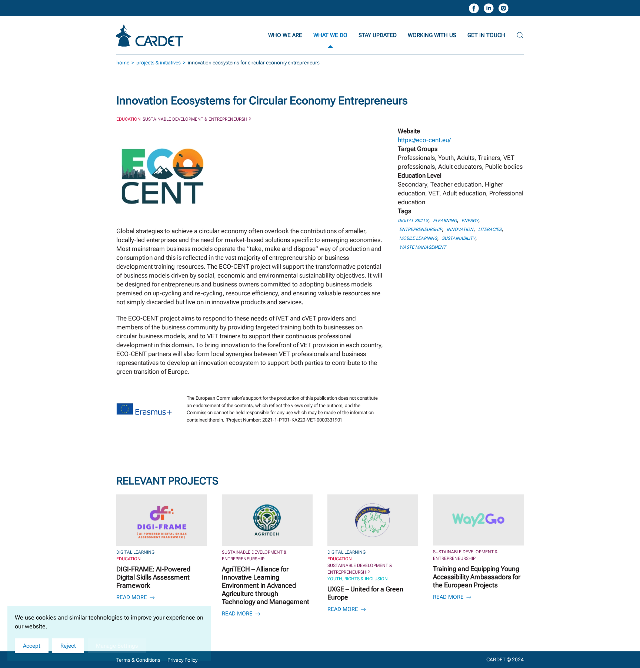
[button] (520, 35)
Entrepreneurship (420, 229)
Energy (469, 220)
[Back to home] (150, 35)
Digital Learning (135, 552)
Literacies (489, 229)
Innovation (460, 229)
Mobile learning (418, 238)
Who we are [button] (285, 35)
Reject (68, 645)
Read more (132, 597)
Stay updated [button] (378, 35)
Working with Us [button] (432, 35)
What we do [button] (330, 35)
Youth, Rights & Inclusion (357, 578)
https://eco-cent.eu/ (424, 140)
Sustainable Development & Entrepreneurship (197, 119)
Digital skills (413, 220)
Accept (31, 645)
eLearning (445, 220)
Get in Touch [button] (486, 35)
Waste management (422, 247)
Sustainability (458, 238)
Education (128, 119)
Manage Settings (117, 645)
